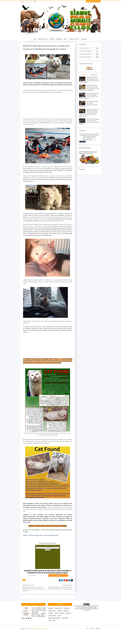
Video (49, 620)
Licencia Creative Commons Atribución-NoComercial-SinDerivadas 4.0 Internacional (86, 609)
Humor (56, 613)
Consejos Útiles (74, 39)
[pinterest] (99, 1)
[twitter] (87, 1)
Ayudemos (50, 608)
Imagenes (62, 613)
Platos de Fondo (52, 615)
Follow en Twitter (84, 48)
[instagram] (92, 1)
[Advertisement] (47, 106)
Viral (65, 39)
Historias (52, 39)
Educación (66, 610)
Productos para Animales (54, 618)
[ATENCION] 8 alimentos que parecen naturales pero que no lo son (88, 152)
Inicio (35, 39)
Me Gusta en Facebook (85, 51)
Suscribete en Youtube (86, 54)
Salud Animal (65, 618)
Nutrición (68, 613)
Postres (59, 615)
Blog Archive (94, 74)
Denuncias (59, 39)
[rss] (94, 1)
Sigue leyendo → (41, 616)
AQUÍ (64, 526)
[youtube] (97, 1)
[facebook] (90, 1)
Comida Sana (67, 608)
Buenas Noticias (42, 39)
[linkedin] (26, 618)
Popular (84, 74)
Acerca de (84, 39)
